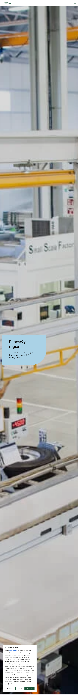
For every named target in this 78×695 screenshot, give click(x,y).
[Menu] (69, 2)
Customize (10, 688)
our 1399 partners (13, 650)
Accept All (29, 688)
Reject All (20, 688)
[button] (75, 3)
